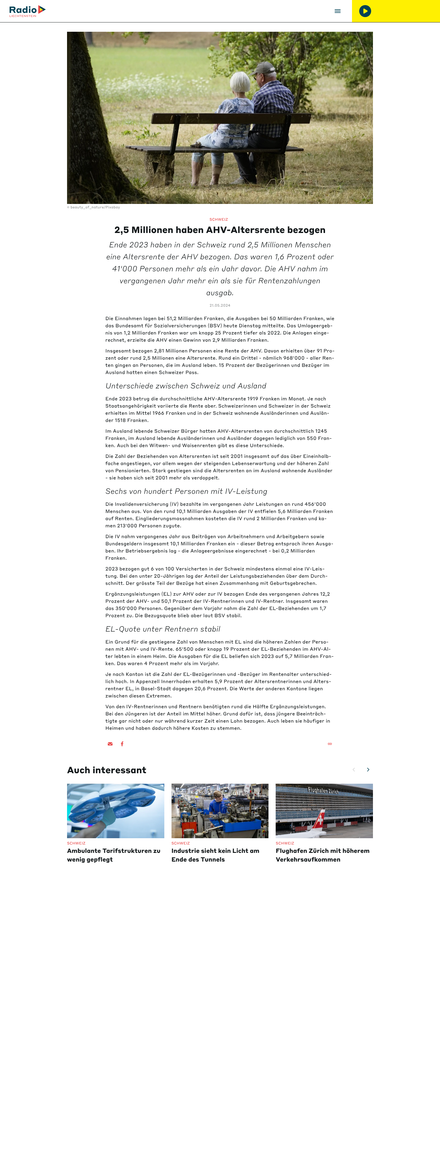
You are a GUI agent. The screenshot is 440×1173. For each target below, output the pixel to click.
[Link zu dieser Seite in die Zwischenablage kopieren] (330, 744)
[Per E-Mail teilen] (110, 744)
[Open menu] (337, 11)
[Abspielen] (365, 11)
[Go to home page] (28, 11)
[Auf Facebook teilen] (122, 744)
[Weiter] (368, 769)
